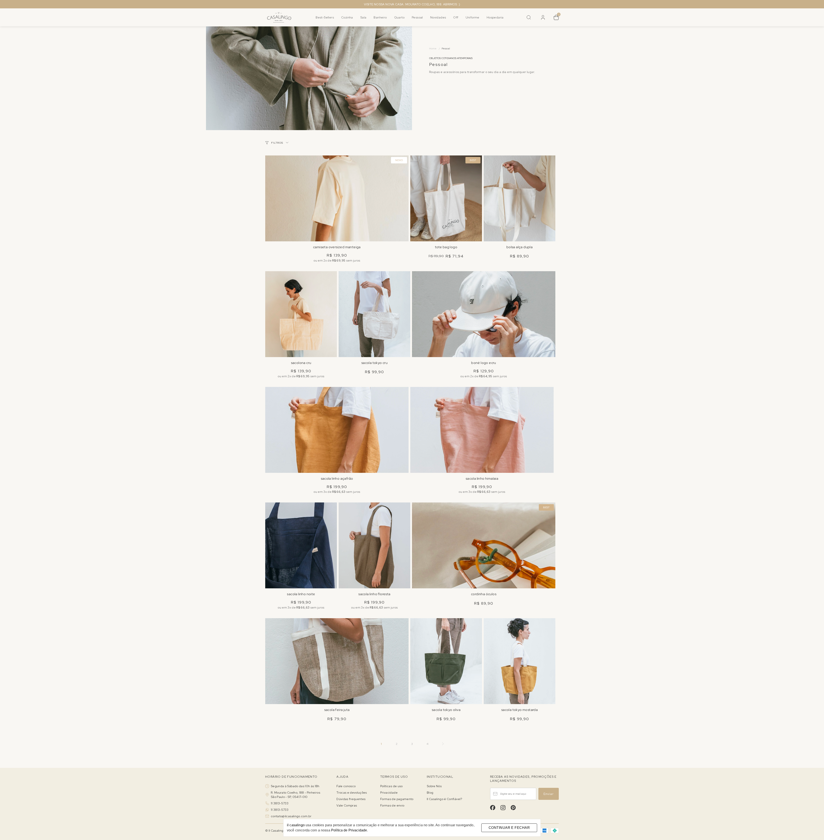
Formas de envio (392, 805)
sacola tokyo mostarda (519, 710)
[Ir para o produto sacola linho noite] (301, 545)
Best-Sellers (325, 17)
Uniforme (472, 17)
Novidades (438, 17)
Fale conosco (346, 786)
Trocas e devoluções (351, 792)
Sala (363, 17)
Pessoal (417, 17)
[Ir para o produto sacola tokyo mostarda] (519, 661)
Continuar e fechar (509, 827)
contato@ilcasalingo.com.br (291, 816)
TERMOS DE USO (394, 777)
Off (455, 17)
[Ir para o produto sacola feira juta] (337, 661)
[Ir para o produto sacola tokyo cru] (374, 314)
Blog (430, 792)
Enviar (549, 794)
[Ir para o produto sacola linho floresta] (374, 545)
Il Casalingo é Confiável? (444, 799)
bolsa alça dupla (519, 247)
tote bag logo (446, 247)
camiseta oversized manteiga (337, 247)
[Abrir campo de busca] (528, 17)
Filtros (277, 143)
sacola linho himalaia (482, 478)
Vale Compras (346, 805)
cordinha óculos (483, 594)
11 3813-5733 (279, 803)
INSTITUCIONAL (440, 777)
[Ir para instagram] (503, 807)
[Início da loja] (279, 17)
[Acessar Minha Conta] (542, 19)
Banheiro (380, 17)
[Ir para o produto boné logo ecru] (483, 314)
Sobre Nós (434, 786)
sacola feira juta (337, 710)
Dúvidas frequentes (350, 799)
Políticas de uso (391, 786)
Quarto (399, 17)
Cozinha (347, 17)
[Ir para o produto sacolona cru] (301, 314)
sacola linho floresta (374, 594)
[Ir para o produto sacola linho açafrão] (337, 430)
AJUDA (342, 777)
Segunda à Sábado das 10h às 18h (295, 786)
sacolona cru (301, 363)
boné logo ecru (483, 363)
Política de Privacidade (349, 830)
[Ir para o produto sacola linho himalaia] (482, 430)
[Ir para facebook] (492, 807)
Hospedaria (495, 17)
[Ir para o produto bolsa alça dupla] (519, 198)
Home (434, 48)
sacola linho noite (301, 594)
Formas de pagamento (397, 799)
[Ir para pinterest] (513, 807)
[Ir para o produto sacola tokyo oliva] (446, 661)
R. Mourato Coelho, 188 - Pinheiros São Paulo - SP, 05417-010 (295, 795)
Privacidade (389, 792)
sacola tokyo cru (374, 363)
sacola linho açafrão (337, 478)
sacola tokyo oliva (446, 710)
